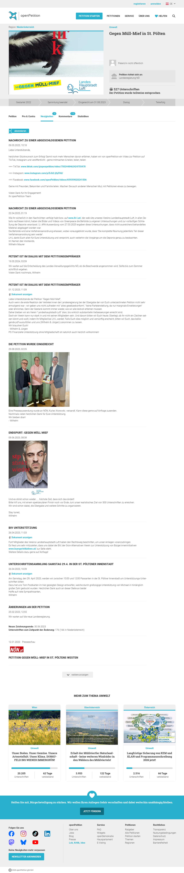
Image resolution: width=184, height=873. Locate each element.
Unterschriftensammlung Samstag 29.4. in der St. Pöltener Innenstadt (61, 564)
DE (170, 3)
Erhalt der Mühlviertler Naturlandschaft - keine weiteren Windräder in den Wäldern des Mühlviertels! (92, 756)
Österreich (149, 707)
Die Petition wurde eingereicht (31, 344)
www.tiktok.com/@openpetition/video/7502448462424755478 (53, 166)
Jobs (71, 832)
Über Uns (144, 16)
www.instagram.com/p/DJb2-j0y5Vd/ (43, 173)
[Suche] (174, 16)
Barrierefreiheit (160, 842)
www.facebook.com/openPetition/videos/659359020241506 (55, 179)
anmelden (156, 3)
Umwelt (113, 27)
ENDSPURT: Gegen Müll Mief (28, 432)
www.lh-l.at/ (74, 218)
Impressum (158, 839)
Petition (13, 116)
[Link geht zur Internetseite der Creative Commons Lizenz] (10, 870)
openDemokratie (105, 836)
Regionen (130, 842)
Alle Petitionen (132, 832)
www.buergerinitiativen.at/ (22, 548)
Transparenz (159, 829)
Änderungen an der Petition (29, 607)
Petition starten (89, 16)
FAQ (99, 829)
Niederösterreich (25, 27)
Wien (34, 707)
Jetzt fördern (92, 811)
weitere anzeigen (79, 674)
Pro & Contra (28, 116)
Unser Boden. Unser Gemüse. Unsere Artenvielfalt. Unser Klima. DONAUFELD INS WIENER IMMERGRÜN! (34, 756)
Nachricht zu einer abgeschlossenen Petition (42, 140)
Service (129, 16)
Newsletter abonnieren (26, 856)
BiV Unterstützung (23, 527)
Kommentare (65, 115)
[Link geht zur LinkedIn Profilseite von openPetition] (47, 833)
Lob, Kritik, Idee (77, 842)
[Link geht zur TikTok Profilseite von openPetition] (35, 833)
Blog (71, 836)
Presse (72, 839)
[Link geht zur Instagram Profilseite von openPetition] (23, 833)
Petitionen (113, 16)
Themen (129, 839)
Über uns (73, 829)
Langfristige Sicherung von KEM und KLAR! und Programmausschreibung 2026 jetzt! (149, 756)
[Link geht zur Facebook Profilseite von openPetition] (11, 833)
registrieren (140, 3)
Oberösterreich (92, 707)
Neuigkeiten (47, 115)
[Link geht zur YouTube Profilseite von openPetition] (35, 842)
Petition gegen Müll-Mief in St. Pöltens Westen (43, 657)
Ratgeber (129, 829)
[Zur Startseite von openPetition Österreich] (25, 15)
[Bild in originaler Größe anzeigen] (39, 406)
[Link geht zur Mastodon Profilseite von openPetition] (11, 842)
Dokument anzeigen (21, 294)
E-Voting (101, 842)
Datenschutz (159, 836)
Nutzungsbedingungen (164, 832)
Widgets (101, 832)
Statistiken (83, 116)
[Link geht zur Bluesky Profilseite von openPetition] (23, 842)
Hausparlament (105, 839)
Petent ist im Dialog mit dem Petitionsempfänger (44, 256)
